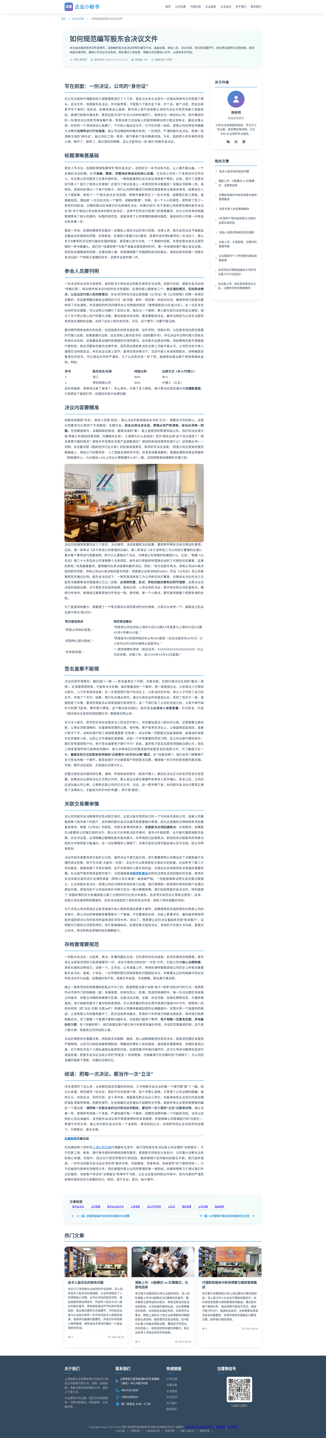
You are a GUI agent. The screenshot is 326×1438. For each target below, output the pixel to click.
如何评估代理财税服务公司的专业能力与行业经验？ (237, 272)
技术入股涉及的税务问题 (234, 171)
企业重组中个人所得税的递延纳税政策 (238, 258)
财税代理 (204, 1431)
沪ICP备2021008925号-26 (200, 1427)
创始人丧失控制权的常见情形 (237, 232)
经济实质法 (140, 873)
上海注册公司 (152, 1431)
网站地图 (220, 1427)
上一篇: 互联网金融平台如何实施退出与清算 (103, 1216)
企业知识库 (78, 18)
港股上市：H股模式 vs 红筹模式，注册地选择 (236, 183)
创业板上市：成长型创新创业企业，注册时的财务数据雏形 (237, 286)
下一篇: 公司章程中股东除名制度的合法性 (224, 1216)
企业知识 (225, 6)
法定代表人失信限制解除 (234, 208)
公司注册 (180, 6)
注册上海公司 (187, 1431)
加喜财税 (71, 1138)
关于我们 (241, 6)
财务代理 (170, 1431)
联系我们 (256, 6)
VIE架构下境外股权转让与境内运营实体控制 (237, 220)
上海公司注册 (102, 1147)
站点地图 (232, 1427)
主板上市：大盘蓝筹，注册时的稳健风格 (238, 244)
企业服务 (210, 6)
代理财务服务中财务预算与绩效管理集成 (238, 197)
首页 (168, 6)
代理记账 (195, 6)
